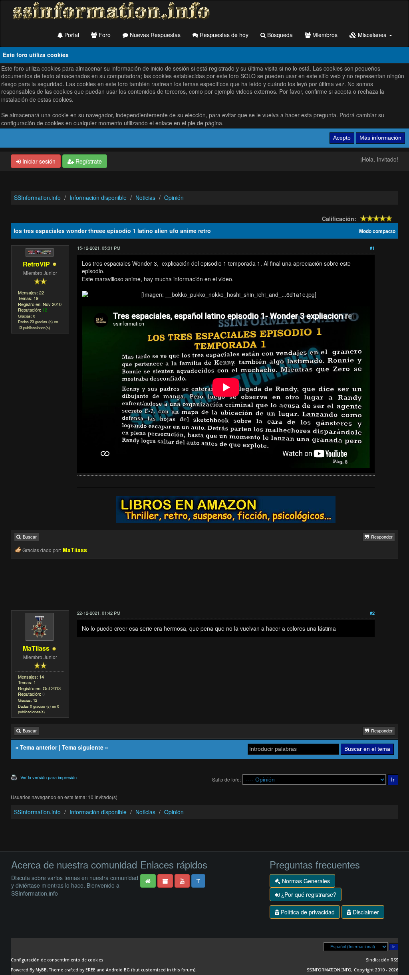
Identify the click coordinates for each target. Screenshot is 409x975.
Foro (104, 35)
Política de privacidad (307, 912)
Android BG (118, 970)
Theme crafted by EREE (72, 970)
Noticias (145, 197)
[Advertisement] (204, 584)
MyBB (41, 970)
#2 (372, 613)
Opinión (174, 197)
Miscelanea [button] (372, 35)
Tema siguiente (82, 747)
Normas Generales (305, 881)
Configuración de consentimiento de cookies (57, 960)
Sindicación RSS (382, 960)
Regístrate (88, 161)
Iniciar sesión (38, 161)
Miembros (324, 35)
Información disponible (98, 197)
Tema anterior (38, 747)
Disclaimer (365, 912)
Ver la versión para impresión (48, 777)
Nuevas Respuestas (154, 35)
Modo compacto (377, 231)
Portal (71, 35)
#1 (372, 248)
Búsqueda (279, 35)
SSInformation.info (37, 197)
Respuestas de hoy (223, 35)
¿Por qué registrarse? (308, 894)
